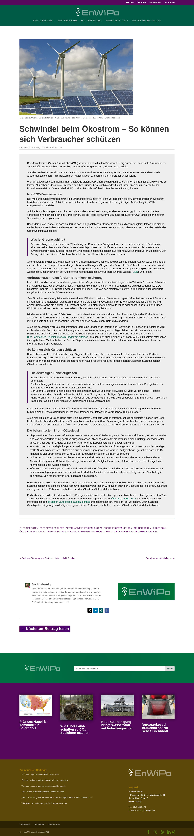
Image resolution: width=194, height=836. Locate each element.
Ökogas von (123, 498)
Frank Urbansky (32, 147)
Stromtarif (113, 531)
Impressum (24, 824)
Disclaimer (39, 824)
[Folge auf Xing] (101, 610)
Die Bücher (169, 3)
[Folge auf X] (89, 610)
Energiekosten (28, 528)
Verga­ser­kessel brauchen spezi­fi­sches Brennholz (155, 728)
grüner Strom (142, 528)
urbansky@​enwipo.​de (145, 810)
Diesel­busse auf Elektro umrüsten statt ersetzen (42, 792)
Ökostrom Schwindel (32, 531)
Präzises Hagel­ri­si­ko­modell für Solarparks (34, 725)
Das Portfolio (155, 3)
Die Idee (130, 3)
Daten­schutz (54, 824)
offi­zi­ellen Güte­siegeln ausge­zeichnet (69, 501)
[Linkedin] (169, 832)
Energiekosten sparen (118, 528)
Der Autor (141, 3)
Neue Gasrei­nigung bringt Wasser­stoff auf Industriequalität (117, 725)
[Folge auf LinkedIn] (95, 610)
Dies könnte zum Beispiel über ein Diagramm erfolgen (57, 337)
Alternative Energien (79, 528)
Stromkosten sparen (91, 531)
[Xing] (174, 832)
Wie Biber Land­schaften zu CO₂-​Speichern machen (74, 729)
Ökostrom (159, 528)
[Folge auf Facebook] (107, 610)
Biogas (98, 528)
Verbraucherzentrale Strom (139, 531)
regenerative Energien (61, 531)
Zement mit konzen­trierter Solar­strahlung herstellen (44, 780)
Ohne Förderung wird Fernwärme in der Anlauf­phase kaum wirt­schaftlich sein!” (57, 797)
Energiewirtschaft (52, 528)
